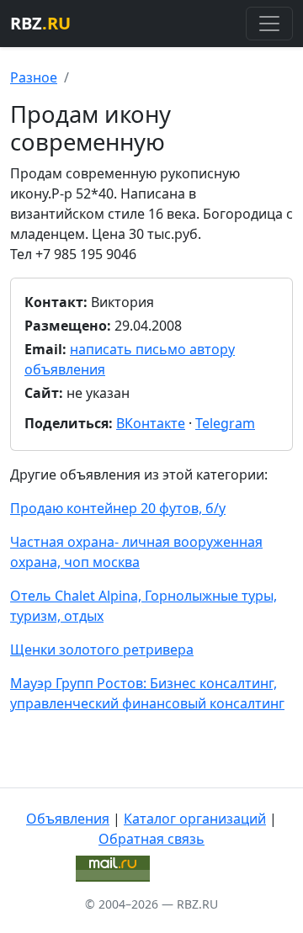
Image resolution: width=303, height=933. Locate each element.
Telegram (225, 423)
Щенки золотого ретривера (102, 649)
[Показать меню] (269, 23)
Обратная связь (151, 839)
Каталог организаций (195, 818)
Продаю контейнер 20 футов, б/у (118, 508)
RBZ (40, 23)
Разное (33, 77)
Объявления (67, 818)
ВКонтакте (150, 423)
